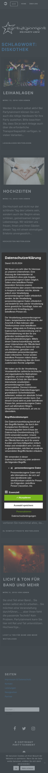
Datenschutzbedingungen (24, 516)
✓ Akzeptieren (23, 497)
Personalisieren (23, 511)
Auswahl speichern (23, 505)
